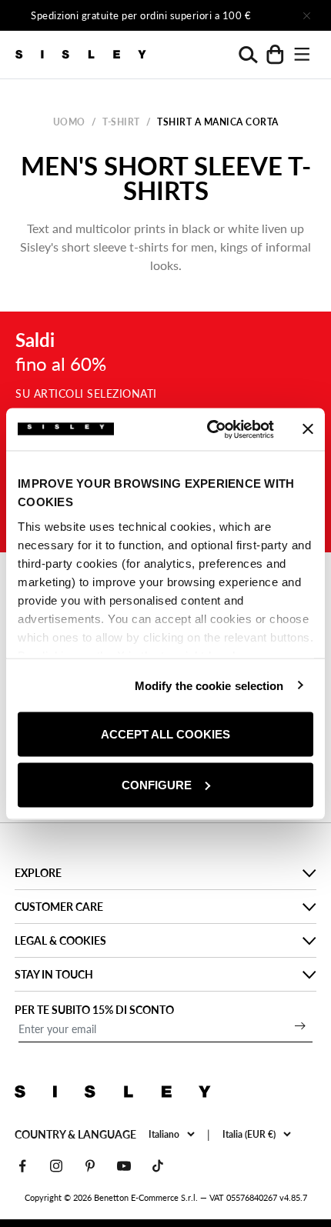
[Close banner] (308, 429)
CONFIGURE (157, 784)
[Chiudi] (306, 15)
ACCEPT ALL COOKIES (165, 734)
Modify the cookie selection (209, 685)
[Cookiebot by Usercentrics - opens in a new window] (208, 429)
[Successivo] (263, 15)
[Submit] (300, 1025)
